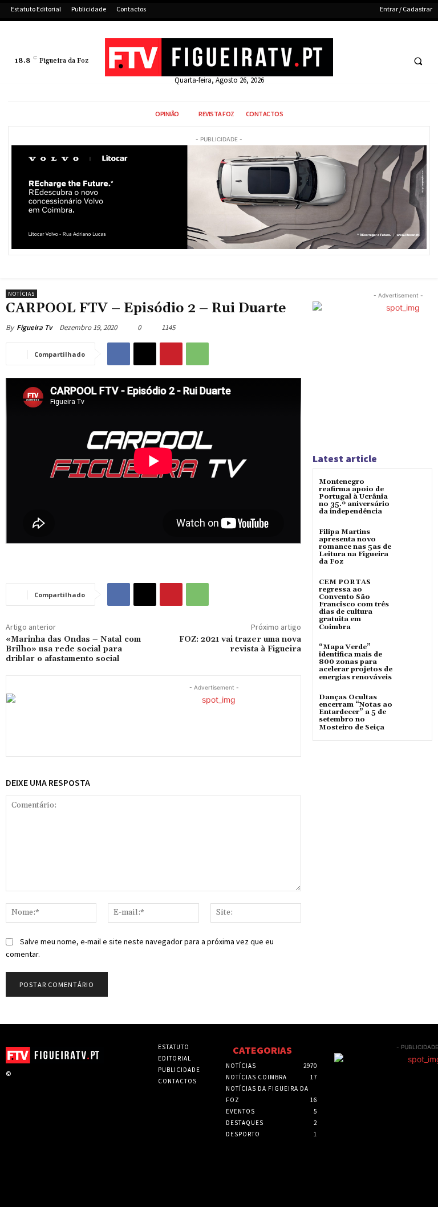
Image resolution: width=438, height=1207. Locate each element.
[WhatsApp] (197, 353)
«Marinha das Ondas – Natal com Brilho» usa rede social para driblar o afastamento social (73, 649)
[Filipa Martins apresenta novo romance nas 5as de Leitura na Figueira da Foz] (412, 542)
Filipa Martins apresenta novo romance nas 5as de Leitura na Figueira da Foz (355, 547)
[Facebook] (351, 61)
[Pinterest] (171, 353)
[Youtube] (393, 61)
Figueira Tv (34, 327)
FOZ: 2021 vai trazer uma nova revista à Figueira (240, 644)
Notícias (21, 293)
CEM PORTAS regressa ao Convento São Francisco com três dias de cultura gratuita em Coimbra (354, 604)
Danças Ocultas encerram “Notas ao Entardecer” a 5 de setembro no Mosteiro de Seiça (355, 712)
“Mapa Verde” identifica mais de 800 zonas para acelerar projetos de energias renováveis (355, 662)
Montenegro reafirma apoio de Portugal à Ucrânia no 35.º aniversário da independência (354, 497)
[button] (418, 61)
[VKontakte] (71, 1084)
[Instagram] (35, 1084)
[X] (372, 61)
